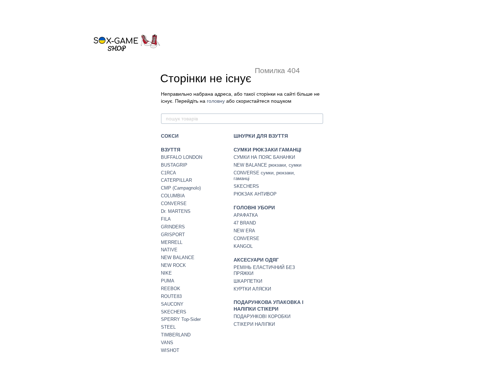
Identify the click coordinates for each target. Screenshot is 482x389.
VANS (167, 342)
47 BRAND (245, 223)
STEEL (168, 327)
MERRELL (171, 242)
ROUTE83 (171, 296)
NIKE (166, 273)
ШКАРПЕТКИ (248, 281)
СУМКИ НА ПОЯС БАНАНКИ (264, 157)
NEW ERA (244, 230)
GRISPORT (173, 234)
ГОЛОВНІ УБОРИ (254, 207)
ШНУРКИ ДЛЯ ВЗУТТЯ (261, 136)
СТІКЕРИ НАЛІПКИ (254, 324)
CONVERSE (174, 203)
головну (216, 101)
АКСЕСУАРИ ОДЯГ (256, 260)
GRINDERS (173, 226)
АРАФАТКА (246, 215)
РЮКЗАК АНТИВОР (255, 194)
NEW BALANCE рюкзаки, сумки (267, 165)
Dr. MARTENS (176, 211)
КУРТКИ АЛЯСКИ (252, 289)
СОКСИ (170, 136)
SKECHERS (173, 312)
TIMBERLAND (176, 334)
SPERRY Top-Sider (181, 319)
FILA (166, 219)
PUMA (167, 280)
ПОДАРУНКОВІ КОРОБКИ (262, 316)
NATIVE (169, 249)
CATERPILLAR (176, 180)
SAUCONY (172, 304)
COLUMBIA (173, 195)
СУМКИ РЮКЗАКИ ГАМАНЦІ (267, 149)
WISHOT (170, 350)
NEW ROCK (173, 265)
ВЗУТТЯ (170, 149)
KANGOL (243, 246)
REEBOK (170, 288)
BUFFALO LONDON (181, 157)
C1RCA (168, 172)
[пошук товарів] (317, 118)
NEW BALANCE (177, 257)
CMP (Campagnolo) (181, 188)
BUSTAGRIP (174, 165)
